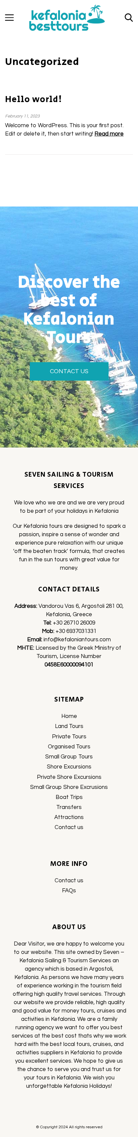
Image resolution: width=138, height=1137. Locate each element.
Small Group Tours (69, 757)
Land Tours (69, 726)
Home (69, 716)
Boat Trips (69, 797)
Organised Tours (69, 747)
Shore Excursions (69, 767)
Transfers (69, 807)
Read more (109, 134)
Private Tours (69, 737)
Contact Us (69, 371)
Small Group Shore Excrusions (69, 787)
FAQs (69, 891)
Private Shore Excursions (69, 777)
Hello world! (33, 99)
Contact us (69, 827)
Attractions (69, 817)
